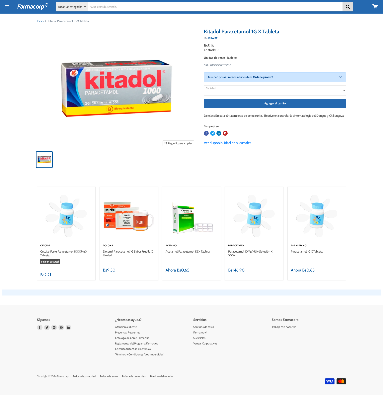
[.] (225, 133)
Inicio (40, 21)
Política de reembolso (133, 376)
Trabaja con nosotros (284, 327)
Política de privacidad (84, 376)
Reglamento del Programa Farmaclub (136, 343)
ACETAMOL (172, 245)
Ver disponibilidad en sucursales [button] (227, 143)
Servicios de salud (203, 327)
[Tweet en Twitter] (212, 133)
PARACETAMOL (236, 245)
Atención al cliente (126, 327)
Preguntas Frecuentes (127, 332)
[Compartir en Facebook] (206, 133)
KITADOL (214, 38)
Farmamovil (200, 332)
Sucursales (199, 338)
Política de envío (109, 376)
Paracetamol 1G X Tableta (307, 251)
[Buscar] (348, 6)
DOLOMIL (108, 245)
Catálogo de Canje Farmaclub (132, 338)
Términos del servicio (161, 376)
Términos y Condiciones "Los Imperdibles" (140, 354)
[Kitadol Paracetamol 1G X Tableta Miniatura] (44, 159)
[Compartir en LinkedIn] (218, 133)
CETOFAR (45, 245)
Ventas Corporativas (205, 343)
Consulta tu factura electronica (133, 349)
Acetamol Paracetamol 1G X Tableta (188, 251)
